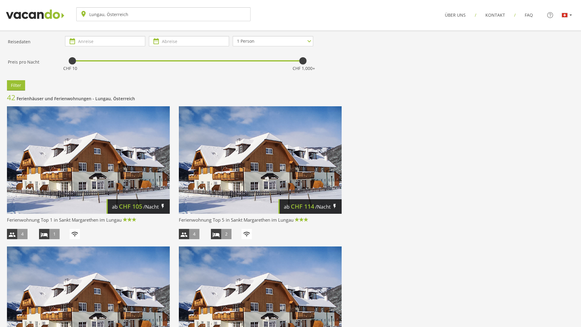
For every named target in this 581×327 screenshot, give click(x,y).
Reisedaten (19, 42)
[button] (566, 14)
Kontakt (495, 15)
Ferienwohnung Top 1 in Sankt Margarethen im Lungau (64, 220)
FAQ (529, 15)
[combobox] (163, 14)
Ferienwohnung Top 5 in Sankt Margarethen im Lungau (236, 220)
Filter (16, 85)
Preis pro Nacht (23, 62)
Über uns (455, 15)
